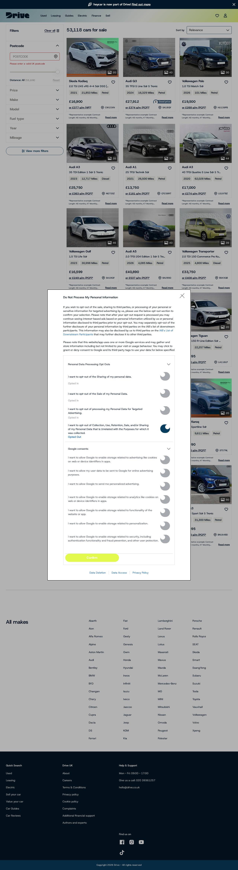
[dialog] (119, 435)
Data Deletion (97, 572)
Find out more (141, 4)
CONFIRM (92, 558)
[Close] (183, 297)
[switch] (165, 376)
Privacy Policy (141, 572)
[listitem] (119, 364)
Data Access (119, 572)
